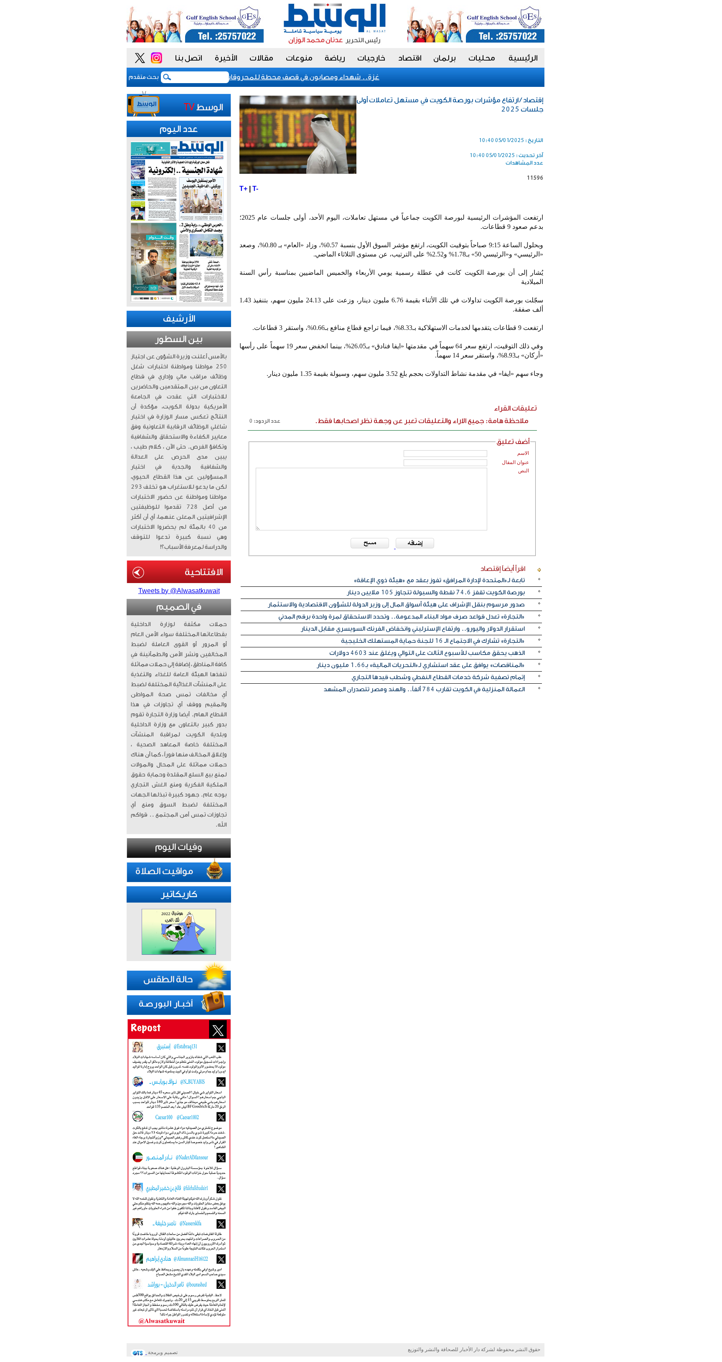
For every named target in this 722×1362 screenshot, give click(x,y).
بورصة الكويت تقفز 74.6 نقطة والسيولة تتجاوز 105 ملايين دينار (436, 592)
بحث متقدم (144, 77)
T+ (243, 188)
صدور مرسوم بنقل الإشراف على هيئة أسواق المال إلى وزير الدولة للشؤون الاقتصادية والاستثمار (396, 604)
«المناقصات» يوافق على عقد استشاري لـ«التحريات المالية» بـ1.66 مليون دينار (421, 665)
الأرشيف (179, 318)
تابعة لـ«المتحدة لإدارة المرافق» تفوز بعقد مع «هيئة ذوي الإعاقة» (439, 580)
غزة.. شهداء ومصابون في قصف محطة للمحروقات (315, 77)
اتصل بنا (188, 58)
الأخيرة (226, 58)
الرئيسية (523, 58)
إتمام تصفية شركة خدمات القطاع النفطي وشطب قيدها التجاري (438, 677)
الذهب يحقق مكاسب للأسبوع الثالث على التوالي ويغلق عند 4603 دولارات (427, 653)
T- (255, 188)
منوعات (299, 58)
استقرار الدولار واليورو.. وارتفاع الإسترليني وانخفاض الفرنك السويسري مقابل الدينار (413, 628)
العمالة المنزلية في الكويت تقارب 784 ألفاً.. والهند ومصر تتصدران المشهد (424, 689)
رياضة (335, 58)
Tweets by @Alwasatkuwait (179, 590)
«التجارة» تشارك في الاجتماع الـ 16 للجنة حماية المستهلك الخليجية (433, 640)
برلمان (444, 58)
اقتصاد (410, 58)
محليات (481, 58)
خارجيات (371, 58)
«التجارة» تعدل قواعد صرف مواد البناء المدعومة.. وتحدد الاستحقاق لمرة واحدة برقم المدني (401, 616)
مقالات (261, 58)
